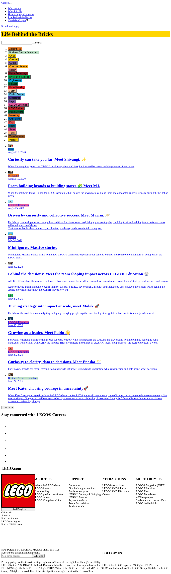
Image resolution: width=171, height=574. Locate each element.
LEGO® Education (18, 105)
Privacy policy (9, 562)
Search (38, 42)
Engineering (15, 80)
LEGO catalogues (10, 521)
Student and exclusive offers (151, 500)
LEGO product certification (49, 494)
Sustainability (42, 491)
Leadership (14, 98)
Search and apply (10, 26)
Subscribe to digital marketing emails (20, 552)
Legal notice (47, 562)
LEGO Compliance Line (48, 500)
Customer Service (18, 66)
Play (11, 122)
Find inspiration (9, 518)
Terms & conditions (79, 503)
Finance (13, 84)
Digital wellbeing (78, 562)
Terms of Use (61, 562)
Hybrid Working (16, 87)
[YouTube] (11, 448)
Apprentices (15, 49)
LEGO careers (42, 497)
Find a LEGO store (11, 524)
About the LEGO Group (48, 485)
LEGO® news (43, 488)
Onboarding (14, 119)
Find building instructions (82, 488)
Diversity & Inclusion (19, 77)
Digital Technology (18, 73)
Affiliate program (145, 497)
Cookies (21, 562)
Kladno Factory (16, 94)
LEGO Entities (16, 108)
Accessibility (93, 562)
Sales (12, 129)
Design (12, 70)
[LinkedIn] (11, 426)
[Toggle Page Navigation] (10, 3)
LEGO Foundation (146, 494)
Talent (12, 133)
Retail (12, 126)
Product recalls (76, 506)
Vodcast (13, 140)
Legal (12, 101)
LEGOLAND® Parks (114, 488)
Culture (12, 63)
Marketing (14, 115)
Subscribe (38, 556)
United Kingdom (18, 509)
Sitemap (5, 515)
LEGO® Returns (78, 497)
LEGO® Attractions (113, 485)
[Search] (33, 43)
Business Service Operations (23, 52)
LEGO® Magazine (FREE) (150, 485)
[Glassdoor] (11, 455)
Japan (12, 91)
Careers (5, 2)
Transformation (16, 136)
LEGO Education (145, 488)
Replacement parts (78, 491)
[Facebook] (11, 440)
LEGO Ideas (142, 491)
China (12, 56)
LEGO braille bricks (146, 503)
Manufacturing (16, 112)
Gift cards (6, 512)
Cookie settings (33, 562)
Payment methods (78, 500)
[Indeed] (10, 461)
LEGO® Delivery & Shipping (85, 494)
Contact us (74, 485)
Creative (13, 59)
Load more (8, 407)
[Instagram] (11, 433)
